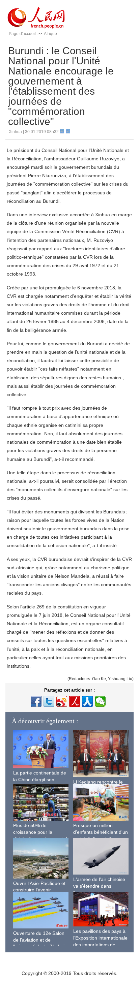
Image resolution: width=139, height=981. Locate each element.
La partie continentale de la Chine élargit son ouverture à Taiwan (39, 779)
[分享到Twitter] (49, 701)
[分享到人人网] (87, 701)
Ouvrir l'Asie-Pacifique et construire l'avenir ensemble (39, 890)
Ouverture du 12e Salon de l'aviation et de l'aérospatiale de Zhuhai (38, 939)
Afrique (50, 33)
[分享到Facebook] (36, 701)
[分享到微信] (100, 701)
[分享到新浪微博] (61, 701)
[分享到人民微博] (74, 701)
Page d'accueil (22, 33)
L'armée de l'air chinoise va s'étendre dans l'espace (99, 886)
